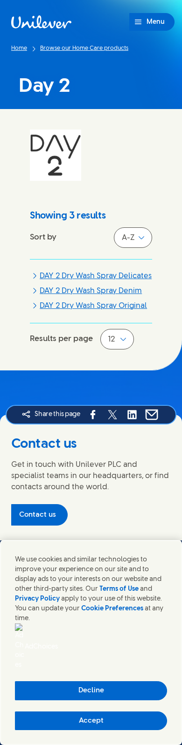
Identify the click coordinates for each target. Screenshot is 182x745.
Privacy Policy (37, 598)
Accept (91, 720)
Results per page (61, 339)
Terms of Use (119, 589)
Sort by (43, 237)
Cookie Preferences (112, 608)
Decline (91, 690)
